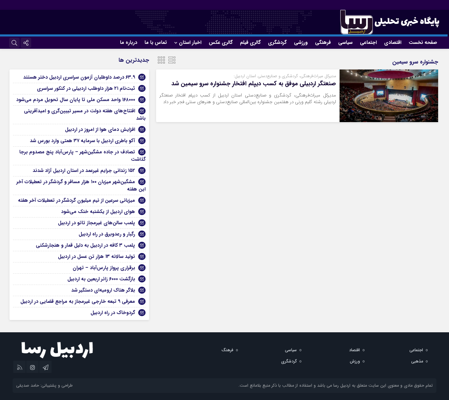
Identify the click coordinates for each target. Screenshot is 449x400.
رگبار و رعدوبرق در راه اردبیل (107, 234)
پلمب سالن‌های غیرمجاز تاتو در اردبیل (96, 223)
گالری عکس (221, 42)
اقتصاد (354, 350)
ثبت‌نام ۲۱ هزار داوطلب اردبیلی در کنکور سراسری (86, 88)
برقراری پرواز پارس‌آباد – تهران (104, 268)
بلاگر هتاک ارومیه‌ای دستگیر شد (103, 290)
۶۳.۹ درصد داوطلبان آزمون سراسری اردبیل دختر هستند (79, 77)
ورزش (355, 361)
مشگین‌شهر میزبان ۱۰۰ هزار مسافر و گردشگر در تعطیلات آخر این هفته (81, 185)
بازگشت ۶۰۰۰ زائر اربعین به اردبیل (101, 279)
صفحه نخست (423, 42)
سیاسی (345, 42)
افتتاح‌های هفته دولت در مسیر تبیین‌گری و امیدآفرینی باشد (85, 114)
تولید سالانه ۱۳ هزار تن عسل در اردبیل (96, 256)
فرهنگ (227, 350)
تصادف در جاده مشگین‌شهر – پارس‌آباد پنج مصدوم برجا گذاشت (82, 155)
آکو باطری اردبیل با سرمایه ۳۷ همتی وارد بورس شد (82, 141)
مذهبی (417, 361)
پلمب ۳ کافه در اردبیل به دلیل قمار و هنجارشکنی (85, 245)
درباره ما (128, 42)
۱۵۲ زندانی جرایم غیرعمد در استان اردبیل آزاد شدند (84, 170)
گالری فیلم (250, 42)
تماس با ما (156, 42)
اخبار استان (190, 42)
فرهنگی (323, 42)
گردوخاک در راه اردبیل (113, 312)
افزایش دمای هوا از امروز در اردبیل (100, 129)
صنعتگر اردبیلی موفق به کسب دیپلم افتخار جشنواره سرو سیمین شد (254, 83)
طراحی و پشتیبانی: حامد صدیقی (44, 385)
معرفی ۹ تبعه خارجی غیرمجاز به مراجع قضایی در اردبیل (77, 301)
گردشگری (277, 42)
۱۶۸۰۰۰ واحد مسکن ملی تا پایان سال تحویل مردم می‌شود (75, 100)
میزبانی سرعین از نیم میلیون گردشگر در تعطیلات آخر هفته (76, 200)
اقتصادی (392, 42)
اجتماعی (368, 42)
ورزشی (301, 42)
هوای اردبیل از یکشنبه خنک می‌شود (98, 211)
